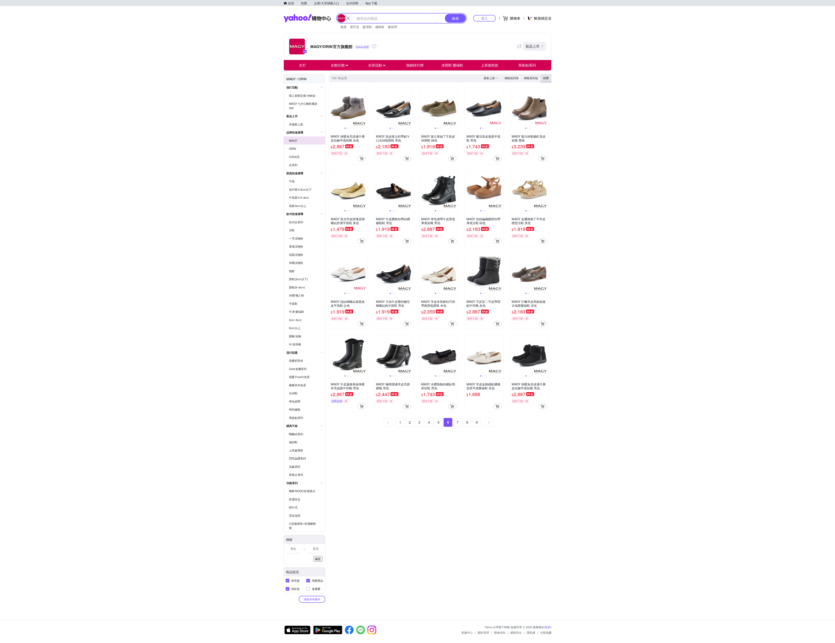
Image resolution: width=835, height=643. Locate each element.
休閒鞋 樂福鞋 (452, 65)
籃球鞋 (367, 26)
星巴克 (354, 26)
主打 (302, 65)
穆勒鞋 (379, 26)
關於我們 (483, 632)
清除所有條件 (312, 599)
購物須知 (499, 632)
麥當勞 (392, 26)
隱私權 (531, 632)
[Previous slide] (332, 107)
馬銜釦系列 (527, 65)
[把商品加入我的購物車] (362, 158)
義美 (344, 26)
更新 (548, 627)
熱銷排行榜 (415, 65)
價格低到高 (511, 78)
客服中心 (467, 632)
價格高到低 (531, 78)
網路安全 (516, 632)
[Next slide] (365, 107)
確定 (318, 559)
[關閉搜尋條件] (348, 18)
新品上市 (532, 46)
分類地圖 (545, 632)
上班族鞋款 (489, 65)
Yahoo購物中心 (307, 18)
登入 (484, 18)
